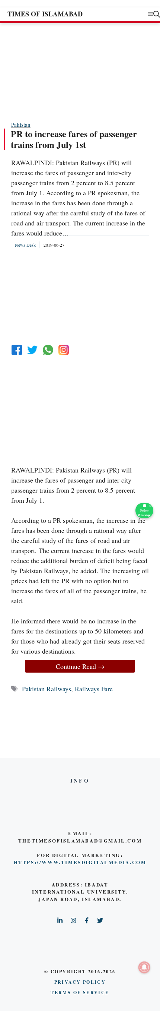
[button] (156, 14)
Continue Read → (80, 666)
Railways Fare (94, 688)
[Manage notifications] (144, 967)
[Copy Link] (63, 349)
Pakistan (21, 124)
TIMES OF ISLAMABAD (45, 14)
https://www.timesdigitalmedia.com (80, 862)
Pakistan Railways (46, 688)
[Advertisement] (67, 71)
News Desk (25, 245)
